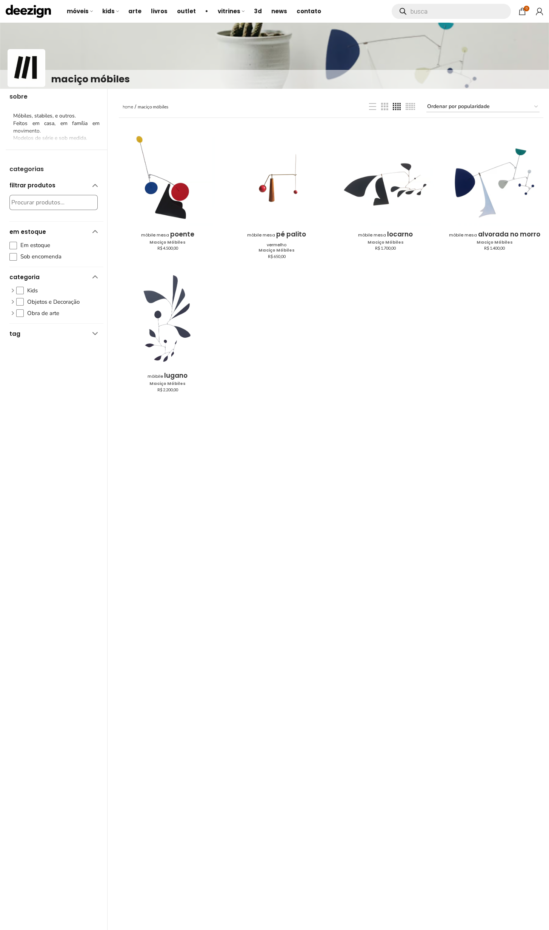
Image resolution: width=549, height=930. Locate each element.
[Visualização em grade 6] (410, 107)
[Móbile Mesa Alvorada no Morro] (494, 178)
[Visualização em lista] (372, 107)
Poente (167, 234)
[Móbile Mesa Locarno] (386, 178)
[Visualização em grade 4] (397, 107)
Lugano (168, 375)
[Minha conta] (539, 11)
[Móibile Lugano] (168, 319)
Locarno (385, 234)
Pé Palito (276, 239)
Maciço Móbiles (167, 242)
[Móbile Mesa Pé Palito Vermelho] (277, 178)
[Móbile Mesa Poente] (168, 178)
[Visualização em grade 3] (384, 107)
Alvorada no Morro (494, 234)
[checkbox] (53, 245)
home (128, 107)
